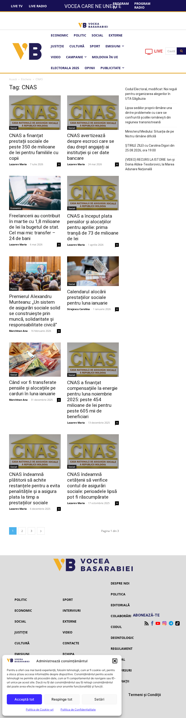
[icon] (149, 53)
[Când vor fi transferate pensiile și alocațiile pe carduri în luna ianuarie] (35, 359)
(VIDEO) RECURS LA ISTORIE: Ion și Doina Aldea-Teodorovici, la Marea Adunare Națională (150, 164)
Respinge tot (61, 699)
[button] (115, 661)
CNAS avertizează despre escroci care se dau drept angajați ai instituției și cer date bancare (90, 147)
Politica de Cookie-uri (40, 709)
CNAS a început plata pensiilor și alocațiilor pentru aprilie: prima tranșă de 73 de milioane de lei (92, 227)
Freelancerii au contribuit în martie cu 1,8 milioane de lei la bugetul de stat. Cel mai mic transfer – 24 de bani (34, 227)
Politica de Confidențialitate (78, 709)
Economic (15, 208)
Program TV (121, 5)
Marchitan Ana (18, 330)
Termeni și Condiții (144, 694)
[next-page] (41, 531)
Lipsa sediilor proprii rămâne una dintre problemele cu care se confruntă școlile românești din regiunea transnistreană (148, 115)
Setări (99, 699)
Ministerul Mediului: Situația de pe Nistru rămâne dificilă (149, 134)
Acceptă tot (24, 699)
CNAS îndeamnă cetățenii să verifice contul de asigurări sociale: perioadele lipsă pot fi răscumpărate (92, 486)
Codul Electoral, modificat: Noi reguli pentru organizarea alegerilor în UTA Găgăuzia (151, 93)
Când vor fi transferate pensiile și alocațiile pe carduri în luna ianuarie (32, 388)
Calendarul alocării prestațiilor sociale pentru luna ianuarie (87, 297)
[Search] (181, 51)
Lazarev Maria (18, 164)
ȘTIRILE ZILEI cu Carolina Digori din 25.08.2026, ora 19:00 (149, 148)
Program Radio (142, 5)
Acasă (13, 79)
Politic (13, 288)
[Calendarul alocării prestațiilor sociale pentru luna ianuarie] (93, 271)
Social (13, 127)
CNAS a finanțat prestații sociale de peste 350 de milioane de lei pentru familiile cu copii (33, 147)
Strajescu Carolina (78, 309)
